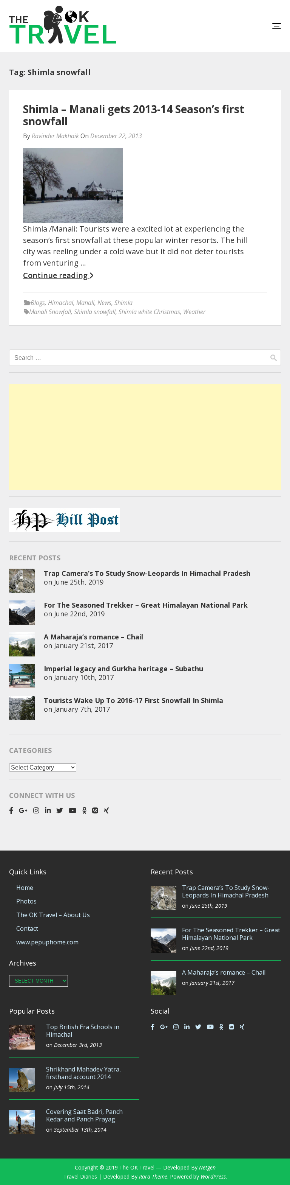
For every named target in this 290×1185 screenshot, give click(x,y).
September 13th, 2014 (80, 1129)
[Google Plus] (23, 810)
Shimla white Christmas (149, 312)
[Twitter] (59, 810)
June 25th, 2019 (78, 581)
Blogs (38, 303)
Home (24, 887)
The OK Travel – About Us (53, 915)
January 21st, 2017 (83, 645)
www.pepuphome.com (47, 942)
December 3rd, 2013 (78, 1044)
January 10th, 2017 (84, 677)
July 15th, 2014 (71, 1087)
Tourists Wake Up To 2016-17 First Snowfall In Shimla (133, 700)
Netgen (207, 1167)
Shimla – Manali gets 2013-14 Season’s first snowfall (133, 115)
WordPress (213, 1176)
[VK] (95, 810)
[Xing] (106, 810)
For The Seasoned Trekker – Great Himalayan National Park (146, 605)
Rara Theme (153, 1176)
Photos (26, 901)
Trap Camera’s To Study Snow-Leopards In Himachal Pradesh (147, 573)
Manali (85, 303)
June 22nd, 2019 (79, 613)
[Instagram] (36, 810)
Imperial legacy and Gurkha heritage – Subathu (123, 668)
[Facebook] (11, 810)
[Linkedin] (48, 810)
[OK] (84, 810)
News (104, 303)
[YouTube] (72, 810)
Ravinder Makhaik (55, 136)
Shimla (123, 303)
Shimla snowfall (95, 312)
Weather (194, 312)
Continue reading (56, 275)
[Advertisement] (145, 437)
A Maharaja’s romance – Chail (93, 636)
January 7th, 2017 (82, 709)
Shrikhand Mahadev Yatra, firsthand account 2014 (83, 1073)
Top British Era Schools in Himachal (82, 1031)
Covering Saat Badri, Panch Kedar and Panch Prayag (84, 1115)
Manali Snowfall (50, 312)
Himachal (60, 303)
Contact (27, 928)
